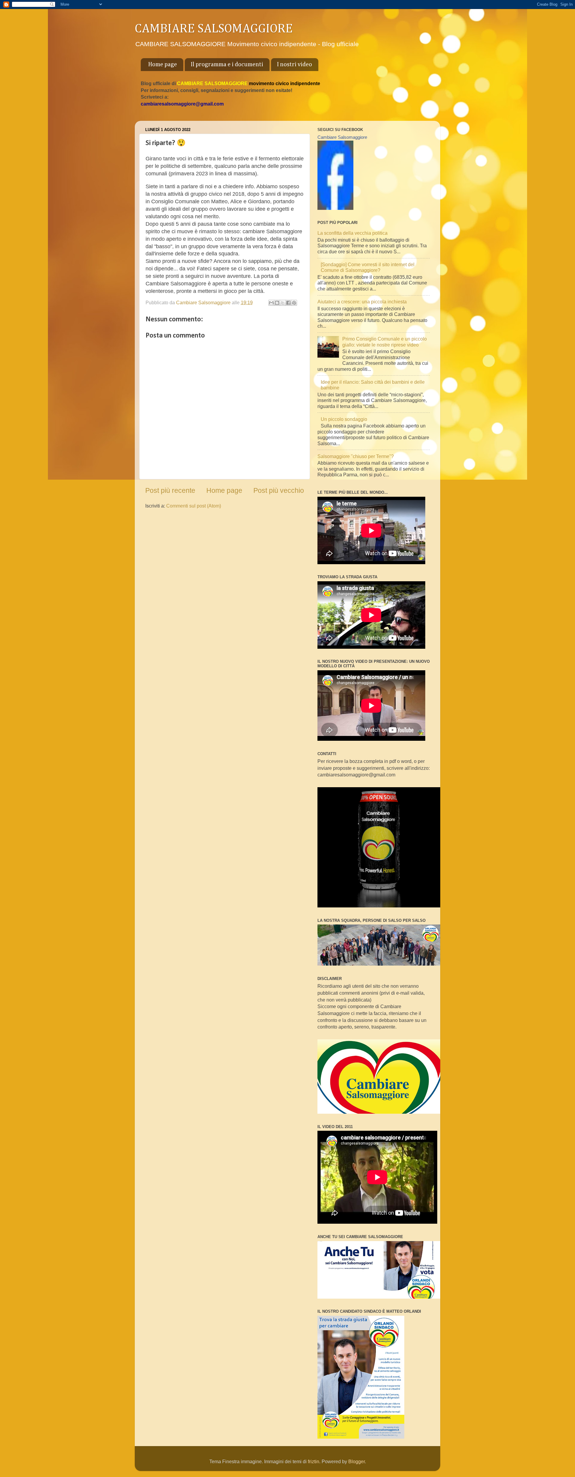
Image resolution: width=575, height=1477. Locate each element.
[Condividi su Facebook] (288, 303)
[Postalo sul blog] (277, 303)
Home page (162, 64)
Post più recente (170, 490)
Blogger (356, 1461)
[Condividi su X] (283, 303)
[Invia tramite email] (271, 303)
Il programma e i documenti (227, 64)
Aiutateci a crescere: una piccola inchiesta (362, 301)
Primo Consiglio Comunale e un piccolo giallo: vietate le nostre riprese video (384, 341)
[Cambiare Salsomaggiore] (335, 208)
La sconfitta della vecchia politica (352, 233)
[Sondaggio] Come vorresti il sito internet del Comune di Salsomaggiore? (367, 267)
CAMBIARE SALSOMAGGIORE (214, 28)
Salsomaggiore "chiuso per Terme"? (355, 456)
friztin (313, 1461)
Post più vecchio (278, 490)
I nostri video (294, 64)
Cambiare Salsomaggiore (342, 137)
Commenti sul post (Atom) (193, 505)
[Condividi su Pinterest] (294, 303)
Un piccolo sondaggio (344, 419)
